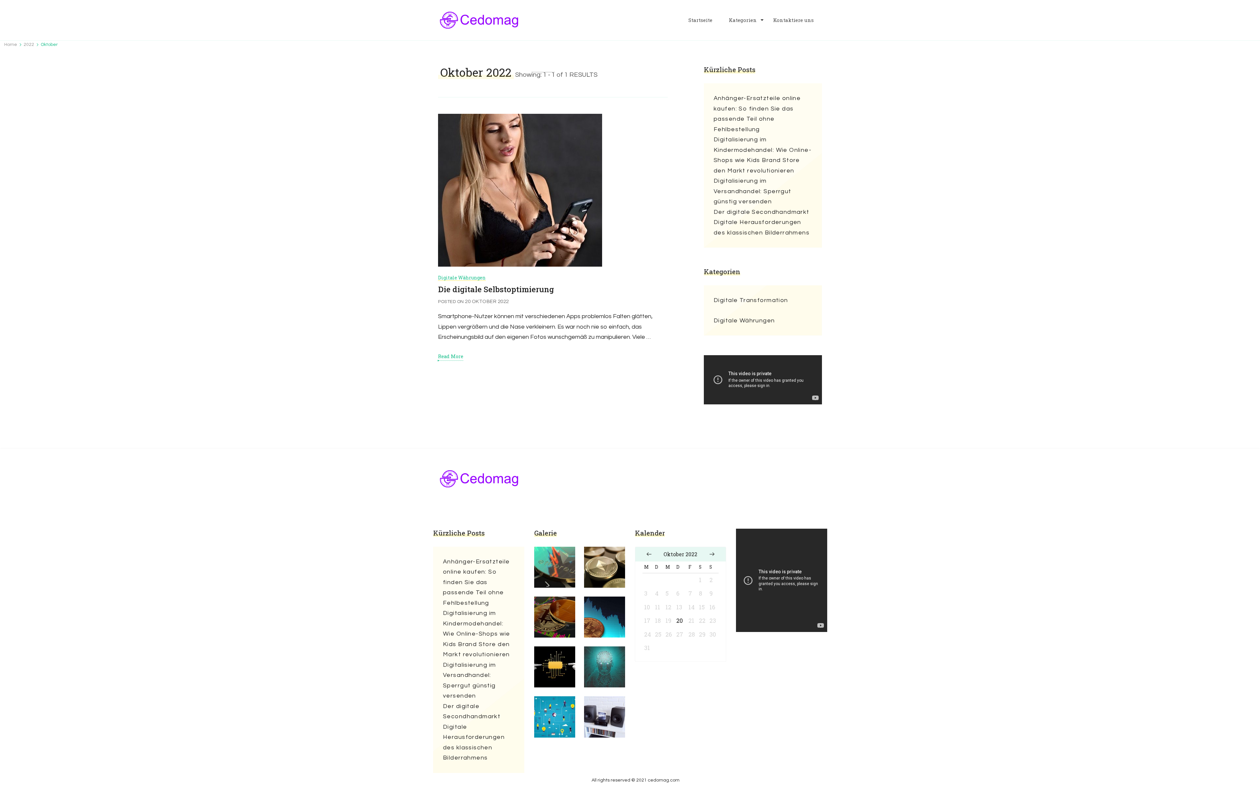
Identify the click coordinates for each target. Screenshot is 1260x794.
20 (679, 620)
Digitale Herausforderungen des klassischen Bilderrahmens (761, 227)
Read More (450, 356)
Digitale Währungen (462, 278)
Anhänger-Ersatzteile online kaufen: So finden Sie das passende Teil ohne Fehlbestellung (757, 113)
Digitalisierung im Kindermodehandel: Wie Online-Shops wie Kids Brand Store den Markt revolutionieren (762, 155)
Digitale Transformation (751, 300)
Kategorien (743, 20)
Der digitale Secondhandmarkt (761, 212)
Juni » (712, 554)
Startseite (700, 20)
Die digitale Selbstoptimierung (496, 289)
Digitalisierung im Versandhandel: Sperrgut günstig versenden (752, 191)
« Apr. (649, 554)
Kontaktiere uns (793, 20)
